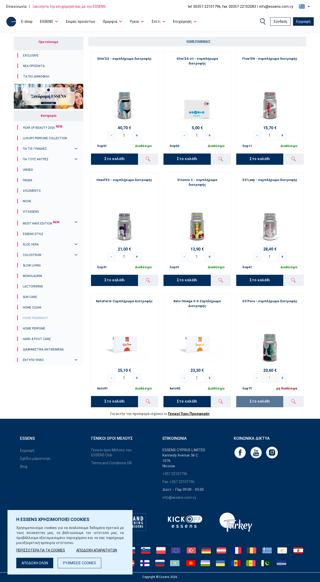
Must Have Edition (41, 223)
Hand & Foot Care (37, 339)
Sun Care (30, 297)
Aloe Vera (31, 244)
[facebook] (240, 452)
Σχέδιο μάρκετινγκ (35, 458)
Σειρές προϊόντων (80, 22)
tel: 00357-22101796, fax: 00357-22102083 (222, 6)
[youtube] (256, 452)
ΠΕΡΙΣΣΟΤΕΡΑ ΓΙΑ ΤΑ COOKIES (40, 550)
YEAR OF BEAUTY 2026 (42, 128)
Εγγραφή (303, 22)
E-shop (26, 22)
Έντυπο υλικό (33, 360)
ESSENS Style (33, 234)
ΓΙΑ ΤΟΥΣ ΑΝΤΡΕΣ (35, 159)
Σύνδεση (280, 22)
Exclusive (30, 55)
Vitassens (31, 212)
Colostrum (32, 255)
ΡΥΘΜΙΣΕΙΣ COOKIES (79, 563)
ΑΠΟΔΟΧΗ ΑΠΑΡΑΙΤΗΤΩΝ (96, 550)
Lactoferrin (33, 286)
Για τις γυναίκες (35, 148)
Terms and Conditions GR (111, 463)
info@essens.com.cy (276, 6)
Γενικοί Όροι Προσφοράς (189, 414)
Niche (27, 201)
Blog (23, 466)
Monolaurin (32, 276)
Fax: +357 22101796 (178, 482)
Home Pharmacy (35, 318)
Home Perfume (34, 328)
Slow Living (32, 265)
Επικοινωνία (16, 6)
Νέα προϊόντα (34, 66)
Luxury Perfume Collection (45, 138)
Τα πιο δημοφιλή (36, 76)
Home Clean (32, 307)
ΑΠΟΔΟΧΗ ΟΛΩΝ (35, 563)
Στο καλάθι (114, 158)
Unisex (28, 170)
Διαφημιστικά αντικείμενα (43, 349)
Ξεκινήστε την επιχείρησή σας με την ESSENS (69, 6)
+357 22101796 (174, 474)
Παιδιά (27, 180)
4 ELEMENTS (31, 190)
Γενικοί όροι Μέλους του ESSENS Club (111, 452)
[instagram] (272, 452)
